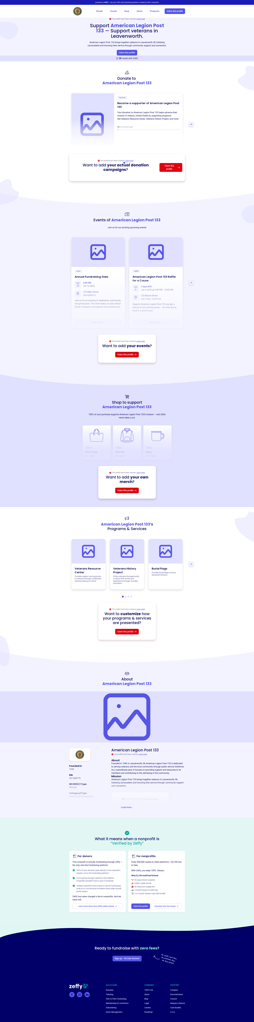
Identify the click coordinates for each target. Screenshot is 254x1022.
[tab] (123, 597)
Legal (146, 1003)
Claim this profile (175, 11)
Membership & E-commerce (117, 1003)
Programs (154, 11)
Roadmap (148, 1012)
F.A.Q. (172, 1012)
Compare (174, 990)
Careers (147, 1008)
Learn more (140, 19)
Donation (109, 990)
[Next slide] (191, 124)
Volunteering (111, 1008)
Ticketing (109, 994)
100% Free (148, 990)
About (139, 11)
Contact (173, 999)
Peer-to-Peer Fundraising (116, 999)
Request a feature (177, 1003)
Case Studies (175, 1008)
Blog (146, 999)
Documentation (176, 994)
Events (113, 11)
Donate (99, 11)
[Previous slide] (63, 124)
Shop (126, 11)
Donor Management (114, 1012)
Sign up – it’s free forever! (127, 958)
